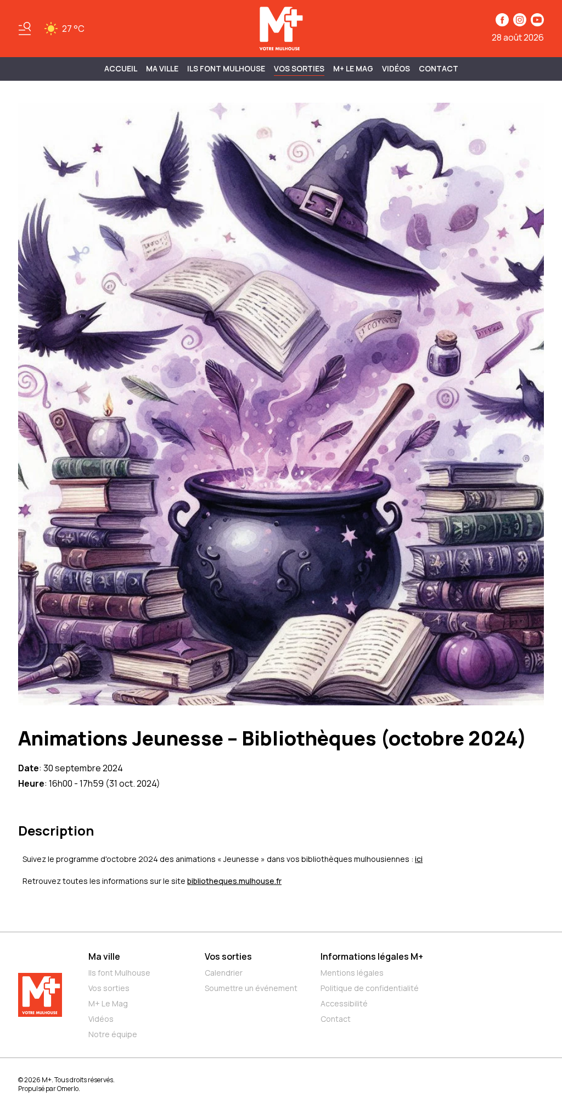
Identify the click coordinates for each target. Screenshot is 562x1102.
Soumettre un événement (251, 988)
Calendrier (224, 972)
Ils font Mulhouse (119, 972)
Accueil (120, 68)
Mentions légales (352, 972)
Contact (438, 68)
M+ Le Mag (353, 68)
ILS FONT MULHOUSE (226, 68)
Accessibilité (344, 1003)
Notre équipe (112, 1034)
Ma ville (104, 956)
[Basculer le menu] (24, 28)
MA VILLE (162, 68)
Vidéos (396, 68)
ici (419, 859)
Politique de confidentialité (370, 988)
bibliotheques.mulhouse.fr (234, 881)
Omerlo (67, 1088)
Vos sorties (299, 68)
